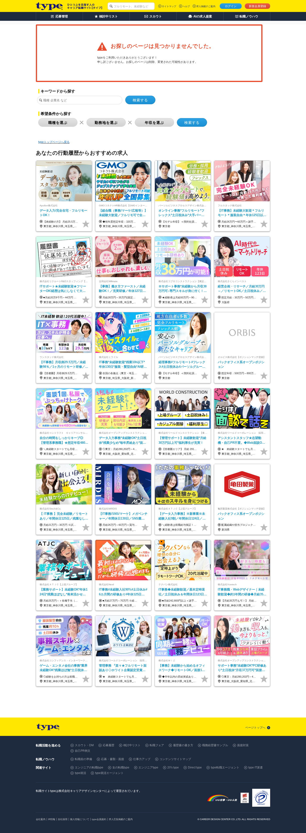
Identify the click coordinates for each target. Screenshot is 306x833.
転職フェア (157, 745)
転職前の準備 (83, 759)
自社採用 (62, 819)
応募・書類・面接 (112, 759)
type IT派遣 (255, 767)
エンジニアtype (148, 767)
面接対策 (243, 745)
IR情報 (51, 819)
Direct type (195, 767)
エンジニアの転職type (89, 767)
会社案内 (40, 819)
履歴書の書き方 (183, 745)
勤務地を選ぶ (106, 123)
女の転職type (120, 767)
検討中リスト (132, 745)
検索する (140, 100)
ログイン (230, 6)
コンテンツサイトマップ (175, 759)
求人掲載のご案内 (205, 6)
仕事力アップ (141, 759)
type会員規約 (99, 819)
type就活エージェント (109, 773)
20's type (173, 767)
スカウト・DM (84, 745)
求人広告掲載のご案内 (121, 819)
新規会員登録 (257, 6)
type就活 (80, 773)
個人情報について (79, 819)
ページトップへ (255, 727)
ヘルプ (186, 6)
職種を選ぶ (57, 123)
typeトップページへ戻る (54, 142)
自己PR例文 (82, 750)
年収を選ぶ (154, 123)
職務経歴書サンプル (215, 745)
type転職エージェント (225, 767)
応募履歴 (108, 745)
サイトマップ (169, 6)
